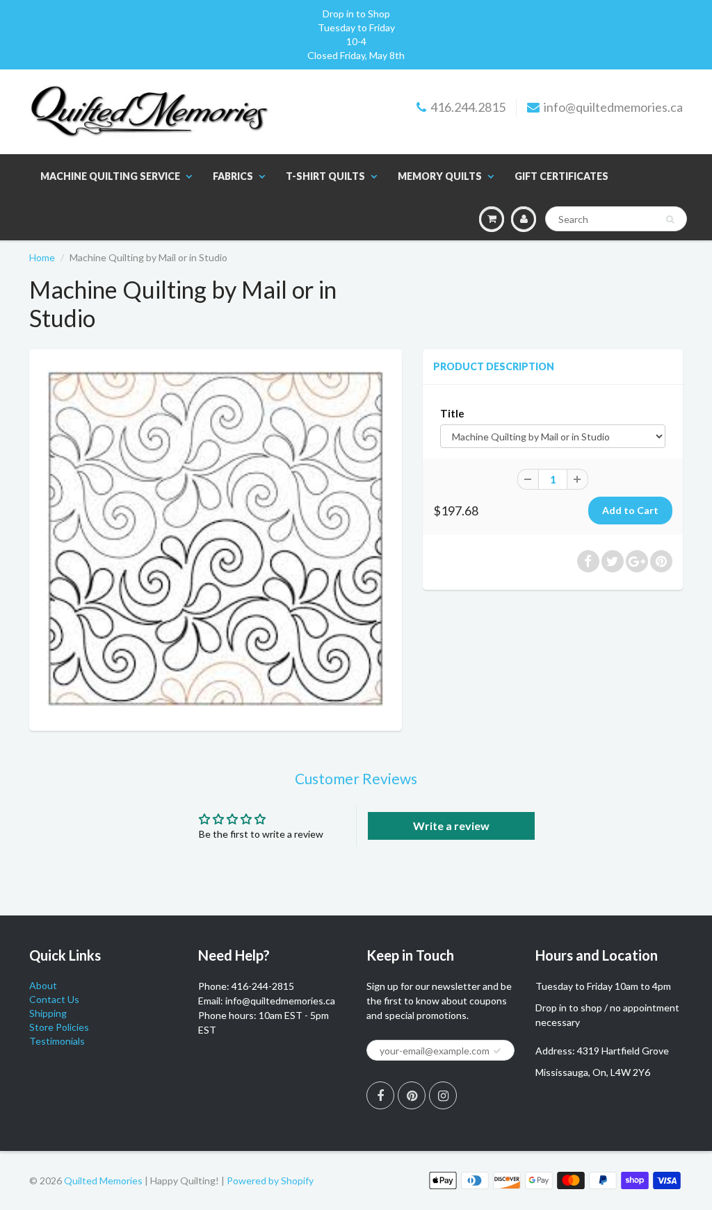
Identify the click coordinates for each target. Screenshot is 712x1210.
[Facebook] (380, 1095)
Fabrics (233, 176)
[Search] (669, 219)
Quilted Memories (103, 1180)
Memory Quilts (440, 176)
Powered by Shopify (270, 1180)
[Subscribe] (497, 1051)
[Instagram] (443, 1095)
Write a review (451, 825)
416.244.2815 (467, 107)
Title (452, 413)
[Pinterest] (412, 1095)
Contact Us (54, 999)
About (43, 985)
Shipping (48, 1013)
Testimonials (57, 1041)
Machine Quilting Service (110, 176)
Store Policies (59, 1027)
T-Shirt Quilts (325, 176)
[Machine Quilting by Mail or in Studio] (215, 538)
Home (42, 257)
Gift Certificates (561, 176)
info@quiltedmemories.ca (613, 107)
